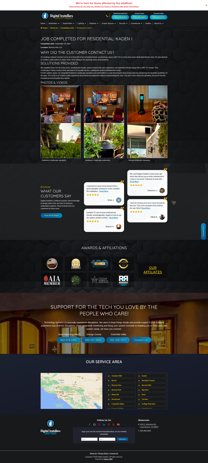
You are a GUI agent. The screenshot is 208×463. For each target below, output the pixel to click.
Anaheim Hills (117, 376)
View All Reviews (51, 215)
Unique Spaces (108, 23)
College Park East (148, 404)
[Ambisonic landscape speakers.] (61, 140)
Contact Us (141, 340)
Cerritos (145, 399)
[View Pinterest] (108, 424)
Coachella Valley (118, 404)
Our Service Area (104, 361)
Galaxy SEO (108, 459)
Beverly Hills (146, 385)
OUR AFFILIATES (153, 269)
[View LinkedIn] (104, 424)
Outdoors (92, 23)
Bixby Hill (115, 394)
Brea (143, 394)
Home (43, 23)
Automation (53, 23)
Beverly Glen (116, 385)
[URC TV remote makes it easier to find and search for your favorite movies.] (147, 104)
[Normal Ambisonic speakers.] (147, 140)
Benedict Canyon (148, 380)
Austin (144, 376)
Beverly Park (116, 390)
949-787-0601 (139, 17)
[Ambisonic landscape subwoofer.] (104, 140)
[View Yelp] (113, 424)
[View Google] (94, 424)
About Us (157, 23)
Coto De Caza (147, 408)
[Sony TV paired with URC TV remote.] (104, 104)
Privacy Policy (103, 453)
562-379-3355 (120, 17)
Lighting (81, 23)
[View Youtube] (118, 424)
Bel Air (114, 380)
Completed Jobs (67, 28)
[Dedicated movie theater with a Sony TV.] (61, 104)
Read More (103, 191)
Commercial (135, 23)
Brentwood (116, 399)
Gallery (148, 23)
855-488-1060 (145, 431)
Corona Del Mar (118, 408)
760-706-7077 (158, 17)
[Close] (206, 5)
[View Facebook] (89, 424)
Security (122, 23)
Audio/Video (67, 23)
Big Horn (145, 390)
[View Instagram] (99, 424)
